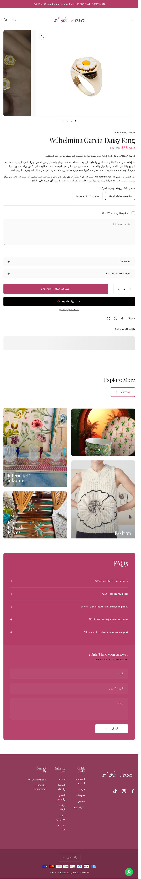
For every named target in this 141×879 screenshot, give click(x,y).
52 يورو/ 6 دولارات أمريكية (120, 195)
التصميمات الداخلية (80, 781)
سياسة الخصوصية (61, 817)
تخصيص (81, 801)
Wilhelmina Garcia (124, 132)
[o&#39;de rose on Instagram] (124, 791)
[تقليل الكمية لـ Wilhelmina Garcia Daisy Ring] (131, 289)
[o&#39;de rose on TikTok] (115, 791)
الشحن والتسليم (61, 797)
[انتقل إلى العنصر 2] (71, 121)
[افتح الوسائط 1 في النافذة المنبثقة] (42, 36)
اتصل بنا (62, 779)
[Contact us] (129, 872)
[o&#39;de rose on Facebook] (133, 791)
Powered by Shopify (70, 872)
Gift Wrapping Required (115, 213)
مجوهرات (80, 795)
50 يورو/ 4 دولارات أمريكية (87, 195)
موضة (82, 789)
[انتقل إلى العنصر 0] (75, 121)
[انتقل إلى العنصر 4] (63, 121)
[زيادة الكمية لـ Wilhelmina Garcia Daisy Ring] (117, 289)
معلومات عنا (61, 827)
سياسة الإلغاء (62, 807)
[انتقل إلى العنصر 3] (67, 121)
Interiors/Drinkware (20, 477)
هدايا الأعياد (79, 807)
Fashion (123, 533)
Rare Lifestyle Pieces (16, 527)
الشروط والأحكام (62, 787)
